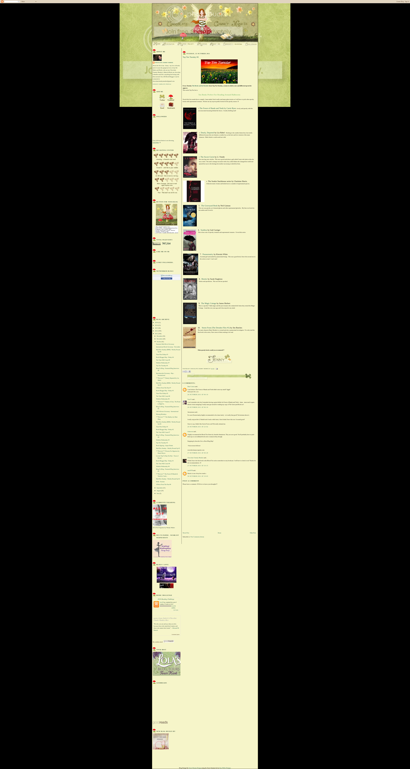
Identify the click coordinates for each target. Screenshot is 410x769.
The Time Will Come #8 (163, 396)
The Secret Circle (207, 157)
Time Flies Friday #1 (162, 427)
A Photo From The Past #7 (163, 388)
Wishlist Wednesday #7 (163, 363)
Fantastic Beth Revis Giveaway (165, 344)
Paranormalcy (208, 254)
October (159, 341)
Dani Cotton (191, 386)
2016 (156, 322)
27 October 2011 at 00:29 (197, 453)
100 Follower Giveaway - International (167, 411)
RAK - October (160, 481)
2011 (156, 333)
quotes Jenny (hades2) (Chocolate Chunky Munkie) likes (165, 619)
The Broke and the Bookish (200, 86)
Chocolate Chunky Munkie (164, 62)
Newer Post (186, 533)
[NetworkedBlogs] (166, 275)
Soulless (204, 230)
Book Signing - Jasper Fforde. (164, 445)
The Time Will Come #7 (163, 432)
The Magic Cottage (208, 303)
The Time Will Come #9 (163, 360)
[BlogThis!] (186, 371)
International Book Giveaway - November (168, 347)
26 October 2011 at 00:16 (197, 407)
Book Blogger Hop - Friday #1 (165, 461)
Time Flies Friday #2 (162, 393)
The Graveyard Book (209, 206)
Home (219, 533)
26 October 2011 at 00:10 (197, 394)
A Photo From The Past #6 (163, 484)
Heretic (204, 279)
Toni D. (189, 399)
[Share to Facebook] (190, 371)
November (160, 339)
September (160, 488)
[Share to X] (188, 371)
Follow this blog (167, 278)
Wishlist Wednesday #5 (163, 440)
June (158, 493)
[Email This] (184, 371)
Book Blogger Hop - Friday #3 (165, 390)
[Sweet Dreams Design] (161, 749)
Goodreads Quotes (175, 634)
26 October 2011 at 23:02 (197, 427)
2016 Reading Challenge (166, 599)
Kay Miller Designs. (225, 768)
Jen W (161, 602)
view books (175, 610)
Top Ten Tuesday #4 (162, 365)
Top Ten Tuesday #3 (162, 443)
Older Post (253, 533)
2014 (156, 325)
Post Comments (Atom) (197, 537)
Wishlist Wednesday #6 (163, 399)
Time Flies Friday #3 (162, 354)
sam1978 (190, 470)
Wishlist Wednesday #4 (163, 466)
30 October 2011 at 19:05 (197, 476)
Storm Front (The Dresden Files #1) (216, 328)
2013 (156, 328)
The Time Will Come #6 (163, 463)
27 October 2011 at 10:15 (197, 465)
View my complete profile (162, 84)
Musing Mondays (161, 414)
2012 (156, 331)
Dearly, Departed (207, 133)
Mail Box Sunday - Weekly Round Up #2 (168, 479)
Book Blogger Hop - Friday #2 (165, 429)
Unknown (190, 431)
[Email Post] (216, 368)
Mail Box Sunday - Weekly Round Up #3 (168, 448)
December (160, 336)
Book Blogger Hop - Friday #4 (165, 357)
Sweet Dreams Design (195, 768)
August (159, 490)
